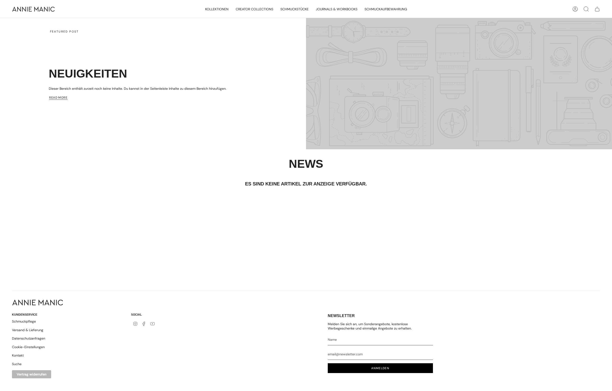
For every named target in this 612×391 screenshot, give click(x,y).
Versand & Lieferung (27, 330)
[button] (217, 9)
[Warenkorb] (597, 9)
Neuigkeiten (88, 73)
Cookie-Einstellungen (28, 347)
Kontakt (18, 355)
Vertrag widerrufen (31, 374)
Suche (17, 364)
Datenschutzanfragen (28, 338)
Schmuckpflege (24, 321)
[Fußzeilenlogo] (37, 302)
